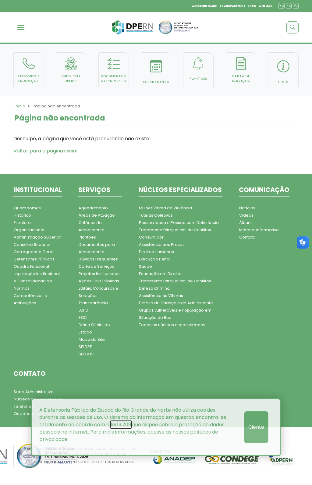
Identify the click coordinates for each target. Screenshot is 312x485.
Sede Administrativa (34, 391)
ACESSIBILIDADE (204, 6)
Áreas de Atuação (97, 215)
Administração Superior (37, 237)
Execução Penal (154, 259)
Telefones (24, 406)
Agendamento (93, 208)
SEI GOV (86, 354)
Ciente (256, 427)
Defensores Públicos (34, 259)
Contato (247, 237)
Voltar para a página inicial (45, 150)
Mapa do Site (92, 339)
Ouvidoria (23, 413)
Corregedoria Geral (33, 251)
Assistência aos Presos (162, 244)
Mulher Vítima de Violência (165, 208)
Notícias (247, 208)
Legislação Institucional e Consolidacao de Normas (37, 281)
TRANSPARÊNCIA (232, 6)
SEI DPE (85, 346)
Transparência (93, 302)
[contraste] (296, 6)
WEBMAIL (266, 6)
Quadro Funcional (31, 266)
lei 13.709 (121, 424)
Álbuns (246, 222)
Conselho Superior (32, 244)
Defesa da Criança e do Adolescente (176, 302)
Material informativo (259, 229)
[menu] (20, 27)
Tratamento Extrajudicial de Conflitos (175, 229)
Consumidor (151, 237)
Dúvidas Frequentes (98, 259)
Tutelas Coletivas (156, 215)
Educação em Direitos (161, 273)
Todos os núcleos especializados (172, 324)
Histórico (22, 215)
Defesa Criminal (155, 288)
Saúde (145, 266)
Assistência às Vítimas (161, 295)
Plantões (87, 237)
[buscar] (292, 27)
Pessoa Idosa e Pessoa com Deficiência (179, 222)
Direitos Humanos (156, 251)
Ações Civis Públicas (99, 281)
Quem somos (27, 208)
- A (289, 6)
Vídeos (246, 215)
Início (20, 106)
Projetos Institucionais (100, 273)
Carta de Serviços (96, 266)
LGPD (252, 6)
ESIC (83, 317)
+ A (281, 6)
